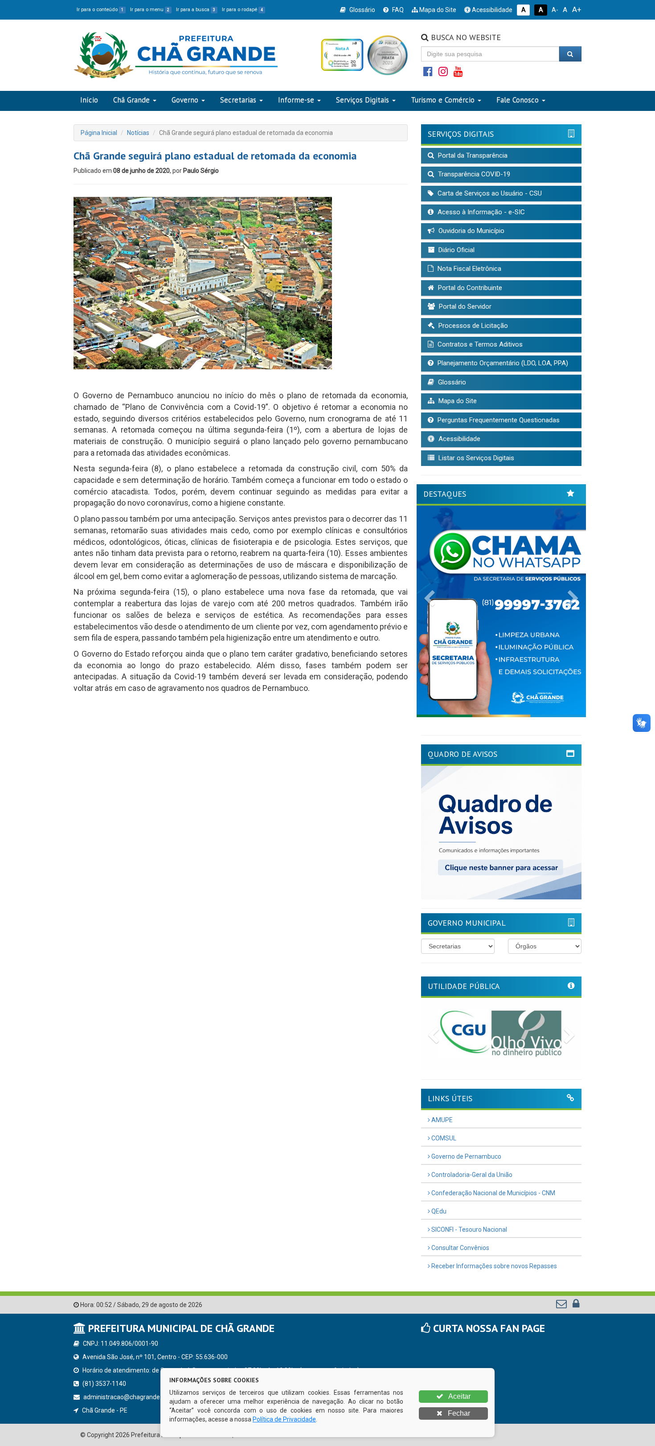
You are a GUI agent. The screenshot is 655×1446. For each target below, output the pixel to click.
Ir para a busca (195, 9)
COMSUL (443, 1138)
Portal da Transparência (472, 155)
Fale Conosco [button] (517, 100)
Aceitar (459, 1396)
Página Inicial (99, 132)
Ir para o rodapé (242, 9)
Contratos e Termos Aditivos (479, 344)
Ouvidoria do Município (470, 231)
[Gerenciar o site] (575, 1305)
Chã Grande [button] (131, 100)
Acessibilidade (491, 9)
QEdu (438, 1211)
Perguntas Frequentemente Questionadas (498, 420)
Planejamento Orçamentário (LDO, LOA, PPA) (502, 363)
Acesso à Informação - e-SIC (480, 212)
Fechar (458, 1413)
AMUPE (441, 1119)
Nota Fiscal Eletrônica (468, 269)
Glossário (361, 9)
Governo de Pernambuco (465, 1156)
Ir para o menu (149, 9)
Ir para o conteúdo (100, 9)
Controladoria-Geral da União (471, 1174)
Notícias (138, 132)
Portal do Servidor (464, 306)
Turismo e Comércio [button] (443, 100)
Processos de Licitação (472, 326)
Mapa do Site (437, 9)
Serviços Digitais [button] (362, 100)
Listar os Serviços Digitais (475, 458)
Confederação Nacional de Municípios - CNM (492, 1193)
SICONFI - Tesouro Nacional (468, 1229)
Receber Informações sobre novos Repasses (493, 1266)
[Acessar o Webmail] (562, 1305)
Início (89, 100)
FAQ (397, 9)
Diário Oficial (456, 250)
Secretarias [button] (238, 100)
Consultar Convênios (459, 1247)
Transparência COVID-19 (473, 174)
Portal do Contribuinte (469, 288)
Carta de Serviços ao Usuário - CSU (489, 193)
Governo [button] (185, 100)
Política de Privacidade (284, 1419)
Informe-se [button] (296, 100)
